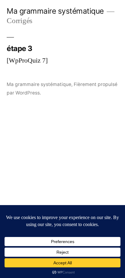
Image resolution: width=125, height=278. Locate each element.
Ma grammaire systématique (55, 10)
